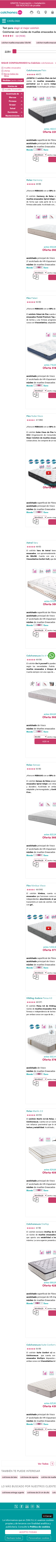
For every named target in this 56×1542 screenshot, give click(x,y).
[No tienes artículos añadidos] (52, 13)
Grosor (12, 104)
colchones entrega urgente (13, 1492)
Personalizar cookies (39, 1538)
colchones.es (47, 62)
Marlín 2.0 (34, 1111)
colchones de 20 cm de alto (38, 1492)
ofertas (7, 71)
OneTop (37, 1224)
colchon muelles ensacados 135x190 (16, 42)
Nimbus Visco (36, 885)
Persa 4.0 (39, 998)
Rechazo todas (14, 1538)
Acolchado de (12, 93)
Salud (12, 108)
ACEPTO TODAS (28, 1532)
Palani (31, 298)
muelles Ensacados (13, 89)
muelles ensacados (12, 68)
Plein (36, 70)
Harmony (34, 180)
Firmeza (12, 101)
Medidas (13, 80)
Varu (32, 542)
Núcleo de (12, 86)
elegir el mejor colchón (26, 28)
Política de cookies (40, 1526)
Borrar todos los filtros (11, 75)
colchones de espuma (29, 1477)
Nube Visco (34, 416)
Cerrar (47, 1516)
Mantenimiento (12, 115)
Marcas (12, 97)
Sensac (33, 764)
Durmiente (13, 111)
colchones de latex (9, 1477)
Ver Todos (43, 1463)
